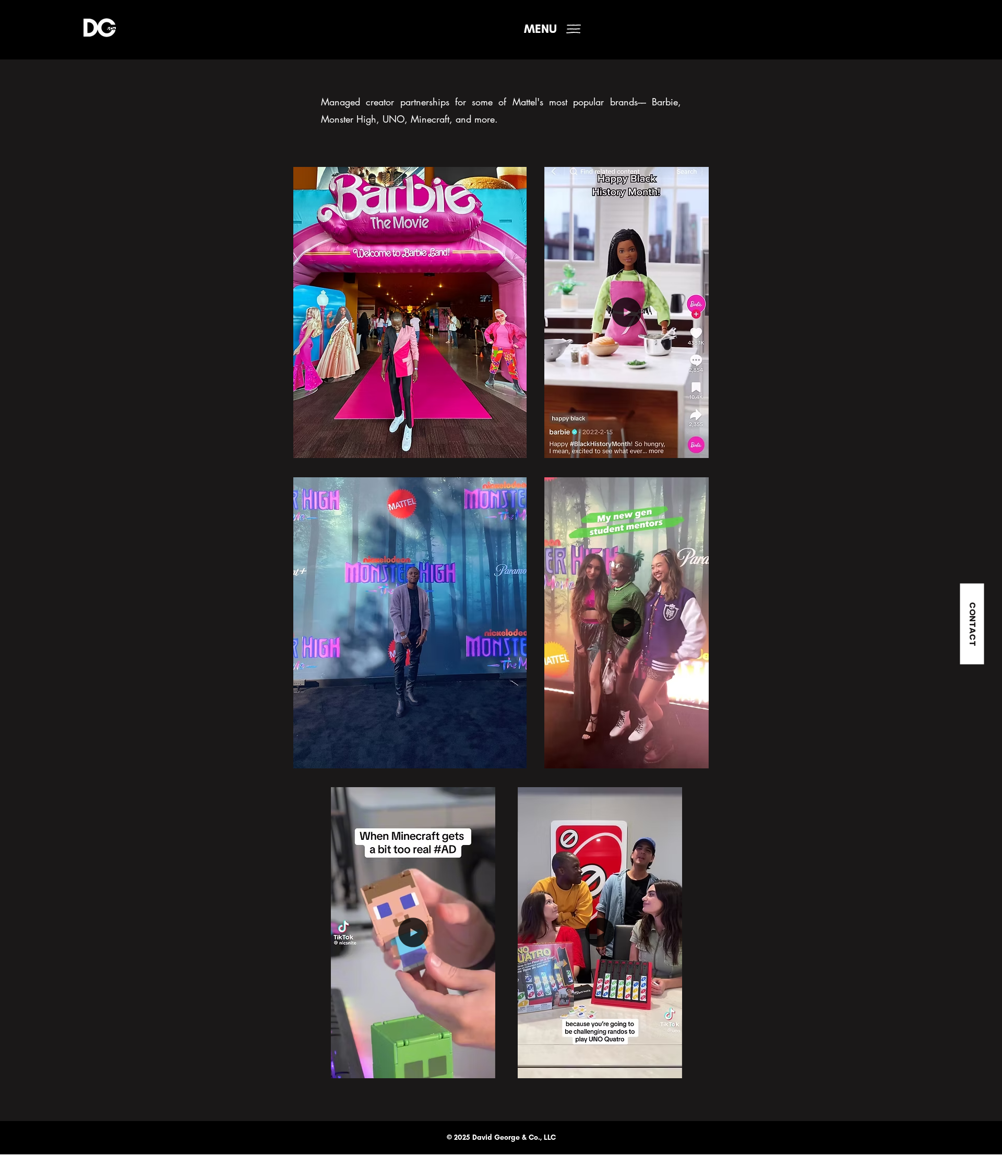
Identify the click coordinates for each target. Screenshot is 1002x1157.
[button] (540, 28)
